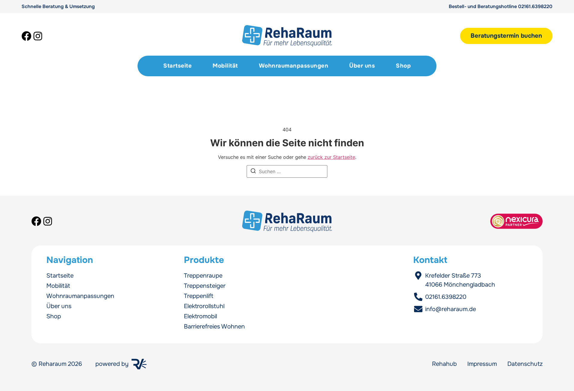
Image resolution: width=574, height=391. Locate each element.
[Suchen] (253, 171)
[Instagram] (38, 36)
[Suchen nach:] (287, 171)
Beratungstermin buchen (506, 35)
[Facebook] (26, 36)
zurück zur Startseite (331, 157)
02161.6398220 (535, 6)
